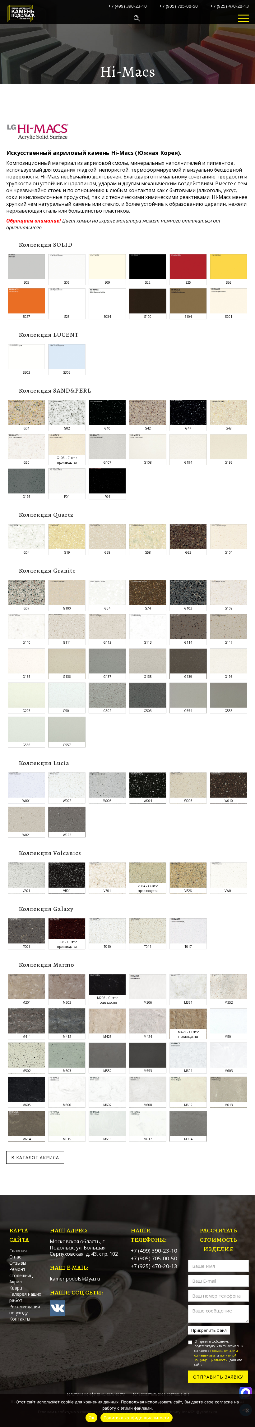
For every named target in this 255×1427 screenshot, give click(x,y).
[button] (243, 18)
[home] (20, 18)
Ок (91, 1417)
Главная (18, 1251)
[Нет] (247, 1410)
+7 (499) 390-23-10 (127, 6)
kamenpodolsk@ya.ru (75, 1278)
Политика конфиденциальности (136, 1417)
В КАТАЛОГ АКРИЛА (35, 1157)
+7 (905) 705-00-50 (178, 6)
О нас (15, 1257)
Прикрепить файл (209, 1330)
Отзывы (17, 1263)
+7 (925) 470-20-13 (229, 6)
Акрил (15, 1282)
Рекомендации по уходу (24, 1309)
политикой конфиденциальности (215, 1357)
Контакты (19, 1319)
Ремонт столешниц (21, 1272)
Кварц (15, 1288)
